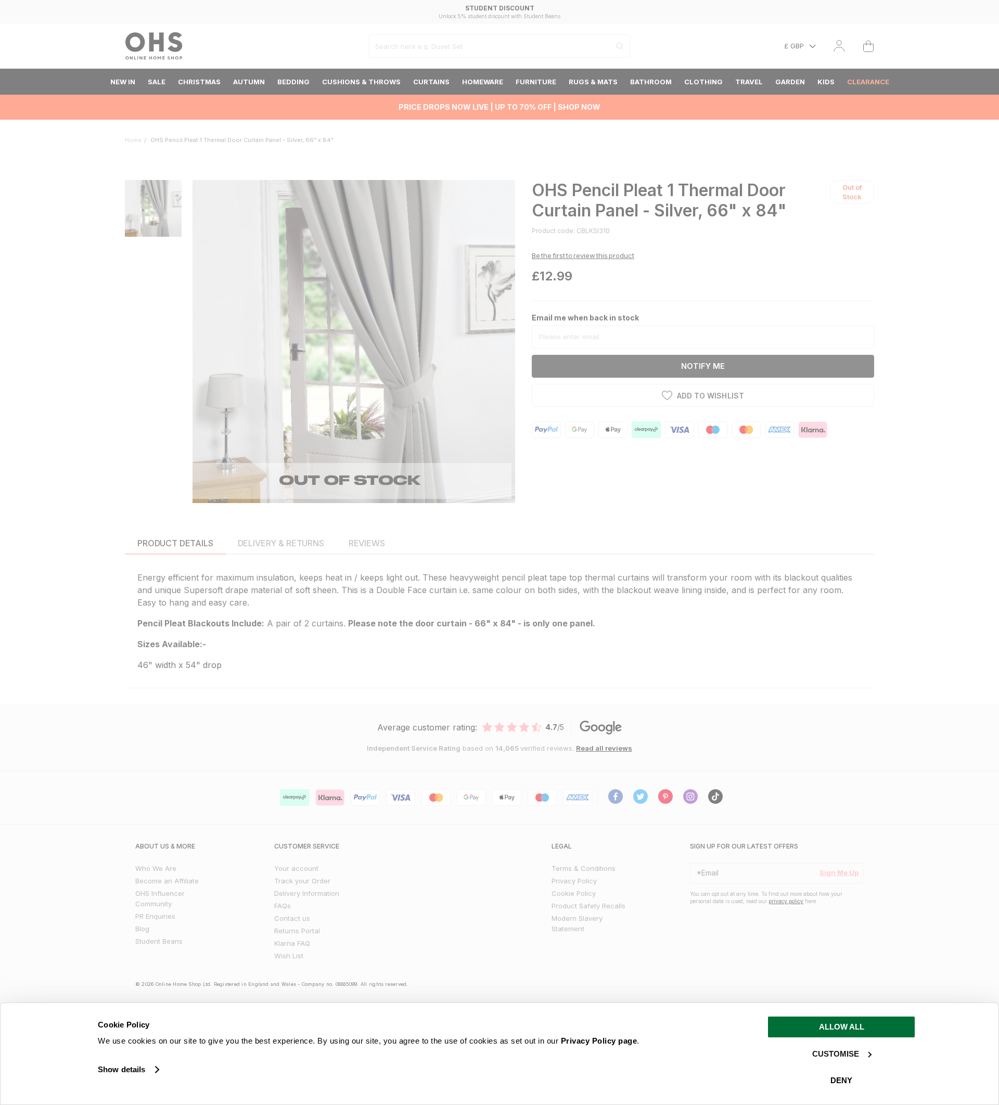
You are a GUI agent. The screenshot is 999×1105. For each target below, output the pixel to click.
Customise (835, 1053)
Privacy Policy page (599, 1040)
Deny (841, 1080)
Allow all (841, 1026)
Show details (121, 1069)
